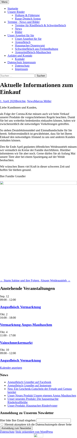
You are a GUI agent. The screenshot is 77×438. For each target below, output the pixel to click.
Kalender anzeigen (11, 367)
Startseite (12, 8)
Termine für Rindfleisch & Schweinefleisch (40, 25)
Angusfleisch (22, 42)
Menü (4, 2)
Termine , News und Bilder (23, 22)
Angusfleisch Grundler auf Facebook (29, 382)
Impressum (21, 69)
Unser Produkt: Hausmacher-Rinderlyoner (32, 405)
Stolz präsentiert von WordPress (34, 431)
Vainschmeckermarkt (16, 343)
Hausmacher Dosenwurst (30, 45)
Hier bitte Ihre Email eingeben (18, 420)
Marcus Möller (42, 101)
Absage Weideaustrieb (55, 280)
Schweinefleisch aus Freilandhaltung (36, 48)
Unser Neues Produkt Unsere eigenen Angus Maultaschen (41, 395)
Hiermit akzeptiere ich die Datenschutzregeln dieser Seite (38, 424)
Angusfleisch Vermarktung (20, 307)
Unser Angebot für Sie (20, 35)
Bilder (18, 32)
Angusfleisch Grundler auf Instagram (29, 385)
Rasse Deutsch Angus (28, 18)
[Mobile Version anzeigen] (38, 436)
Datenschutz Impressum (21, 62)
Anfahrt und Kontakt (19, 55)
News (18, 28)
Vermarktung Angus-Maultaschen (26, 325)
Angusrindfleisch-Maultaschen (33, 52)
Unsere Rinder (16, 11)
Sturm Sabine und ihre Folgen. (20, 280)
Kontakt (19, 59)
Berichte (21, 101)
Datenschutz (22, 65)
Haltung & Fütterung (27, 15)
